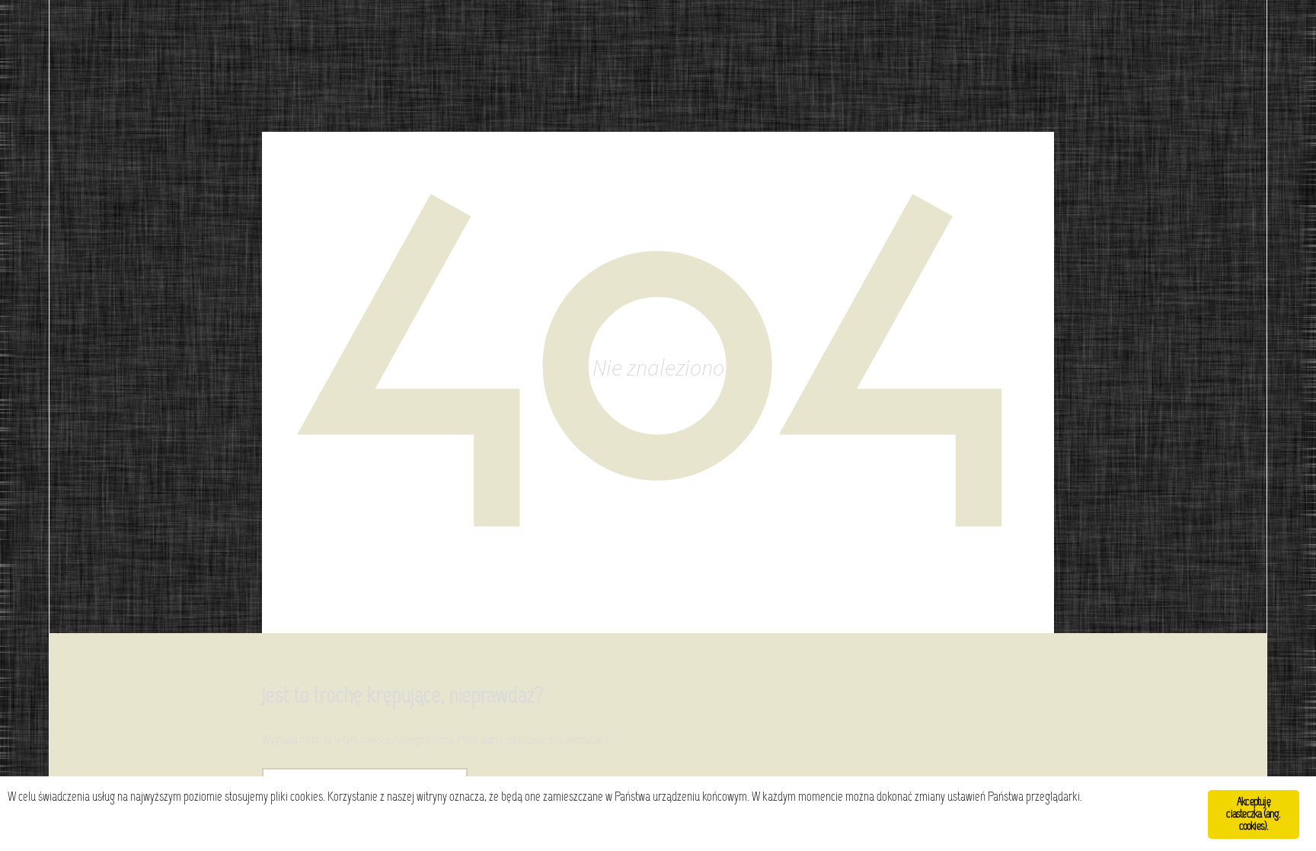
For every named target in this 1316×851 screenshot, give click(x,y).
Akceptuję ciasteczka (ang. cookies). (1253, 814)
